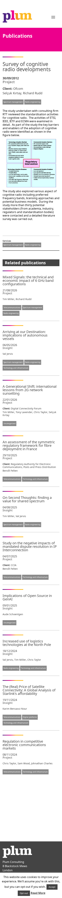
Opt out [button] (24, 893)
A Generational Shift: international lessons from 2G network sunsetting (29, 390)
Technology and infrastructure (15, 368)
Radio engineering (32, 102)
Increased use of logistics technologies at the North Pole (27, 643)
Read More (38, 893)
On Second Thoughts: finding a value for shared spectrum (27, 499)
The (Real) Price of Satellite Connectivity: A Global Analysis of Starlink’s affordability (29, 690)
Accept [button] (52, 886)
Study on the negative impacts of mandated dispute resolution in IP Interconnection (30, 546)
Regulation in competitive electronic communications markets (24, 745)
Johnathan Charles (42, 763)
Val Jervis (8, 353)
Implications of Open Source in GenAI (27, 597)
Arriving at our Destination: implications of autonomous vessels (25, 335)
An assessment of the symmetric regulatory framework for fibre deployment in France (29, 445)
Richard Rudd (32, 93)
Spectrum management (13, 102)
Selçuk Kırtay (12, 93)
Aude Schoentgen (13, 614)
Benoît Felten (10, 470)
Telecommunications (11, 307)
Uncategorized (9, 423)
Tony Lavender (24, 412)
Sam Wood (24, 763)
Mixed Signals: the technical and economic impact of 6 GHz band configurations (28, 280)
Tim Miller (8, 299)
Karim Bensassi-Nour (15, 708)
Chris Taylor (40, 412)
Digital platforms (30, 717)
